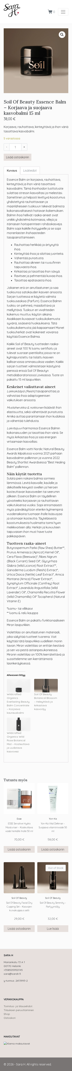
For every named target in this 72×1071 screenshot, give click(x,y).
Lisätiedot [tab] (30, 170)
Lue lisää (53, 928)
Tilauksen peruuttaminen (19, 1010)
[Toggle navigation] (63, 12)
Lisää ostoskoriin (17, 157)
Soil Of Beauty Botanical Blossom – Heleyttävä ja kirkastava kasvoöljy (45, 702)
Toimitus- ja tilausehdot (18, 1006)
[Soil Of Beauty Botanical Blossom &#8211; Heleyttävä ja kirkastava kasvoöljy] (46, 685)
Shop (7, 1014)
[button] (62, 34)
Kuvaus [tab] (12, 170)
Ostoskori (10, 1018)
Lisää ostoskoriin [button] (19, 849)
